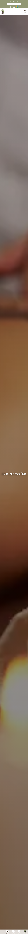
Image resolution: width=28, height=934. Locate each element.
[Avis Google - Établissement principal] (17, 7)
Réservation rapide (13, 3)
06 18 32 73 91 (14, 1)
